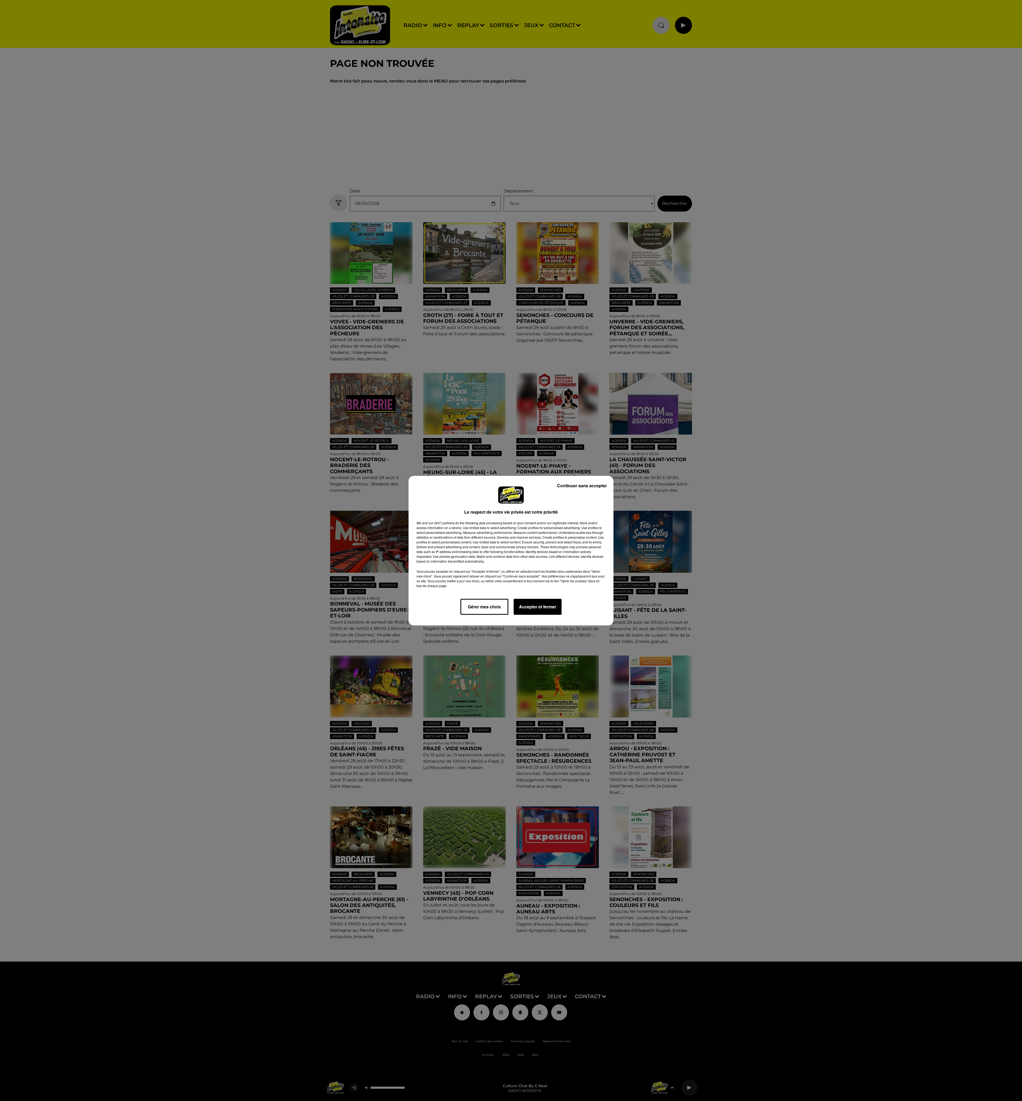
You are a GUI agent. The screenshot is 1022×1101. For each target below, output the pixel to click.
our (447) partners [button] (441, 523)
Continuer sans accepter (582, 486)
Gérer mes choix (484, 607)
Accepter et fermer (537, 607)
